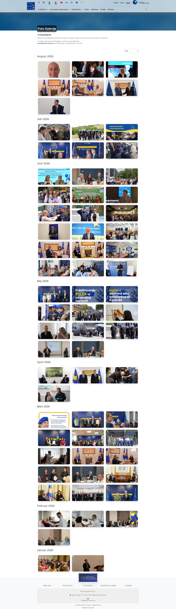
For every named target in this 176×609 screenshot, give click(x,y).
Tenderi (86, 9)
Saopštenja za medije (108, 585)
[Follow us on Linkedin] (67, 3)
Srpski (128, 2)
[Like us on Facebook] (39, 3)
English (116, 2)
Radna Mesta (76, 9)
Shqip (122, 2)
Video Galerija (67, 585)
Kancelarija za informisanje (59, 9)
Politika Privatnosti (88, 607)
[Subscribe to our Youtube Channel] (61, 3)
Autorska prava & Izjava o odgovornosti (88, 605)
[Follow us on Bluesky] (77, 3)
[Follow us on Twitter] (44, 3)
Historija (110, 9)
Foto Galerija (87, 585)
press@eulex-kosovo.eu (46, 43)
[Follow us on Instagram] (72, 3)
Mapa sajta (47, 585)
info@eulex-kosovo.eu (88, 600)
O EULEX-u (42, 9)
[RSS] (82, 3)
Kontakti (103, 9)
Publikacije (94, 9)
